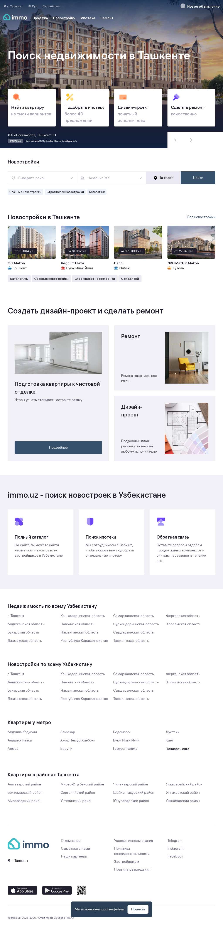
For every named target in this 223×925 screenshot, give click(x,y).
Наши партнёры (74, 856)
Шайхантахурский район (133, 792)
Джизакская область (25, 641)
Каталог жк (97, 192)
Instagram (175, 848)
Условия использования (133, 841)
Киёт (170, 740)
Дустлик (172, 732)
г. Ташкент (16, 616)
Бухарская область (23, 632)
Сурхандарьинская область (136, 624)
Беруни (66, 748)
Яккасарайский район (184, 784)
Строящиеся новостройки (65, 192)
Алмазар (67, 732)
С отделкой (130, 279)
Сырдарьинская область (133, 632)
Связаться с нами (75, 848)
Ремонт (106, 18)
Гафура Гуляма (125, 748)
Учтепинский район (76, 801)
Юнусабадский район (131, 801)
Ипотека (88, 18)
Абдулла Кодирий (22, 732)
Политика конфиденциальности (132, 851)
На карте (166, 178)
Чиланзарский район (130, 784)
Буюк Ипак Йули (126, 740)
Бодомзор (121, 732)
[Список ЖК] (140, 177)
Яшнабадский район (183, 801)
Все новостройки (201, 217)
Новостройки (64, 18)
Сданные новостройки (25, 192)
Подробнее (58, 447)
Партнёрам (51, 6)
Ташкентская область (131, 641)
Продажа (40, 18)
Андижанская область (26, 624)
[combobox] (42, 177)
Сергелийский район (78, 792)
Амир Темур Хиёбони (78, 740)
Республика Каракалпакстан (84, 641)
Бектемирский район (25, 792)
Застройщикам (126, 861)
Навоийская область (77, 624)
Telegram (174, 841)
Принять (138, 909)
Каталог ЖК (19, 279)
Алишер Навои (20, 740)
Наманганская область (80, 632)
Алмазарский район (24, 784)
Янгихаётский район (183, 792)
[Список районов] (71, 177)
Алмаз (13, 748)
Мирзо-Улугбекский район (82, 784)
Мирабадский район (24, 801)
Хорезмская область (183, 624)
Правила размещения (132, 869)
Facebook (175, 856)
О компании (71, 841)
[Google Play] (57, 890)
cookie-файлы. (113, 909)
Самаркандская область (133, 616)
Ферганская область (183, 616)
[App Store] (22, 890)
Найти (198, 178)
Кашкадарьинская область (83, 616)
